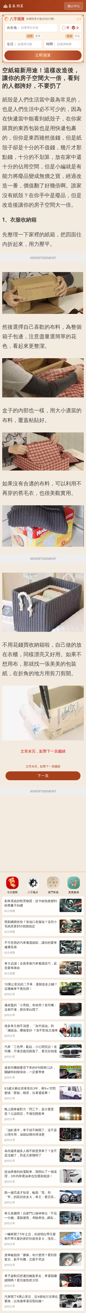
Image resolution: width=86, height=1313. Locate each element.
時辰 (77, 36)
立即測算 (43, 55)
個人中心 (73, 6)
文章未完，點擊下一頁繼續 (43, 766)
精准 (69, 36)
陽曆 (30, 36)
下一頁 (43, 775)
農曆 (38, 36)
